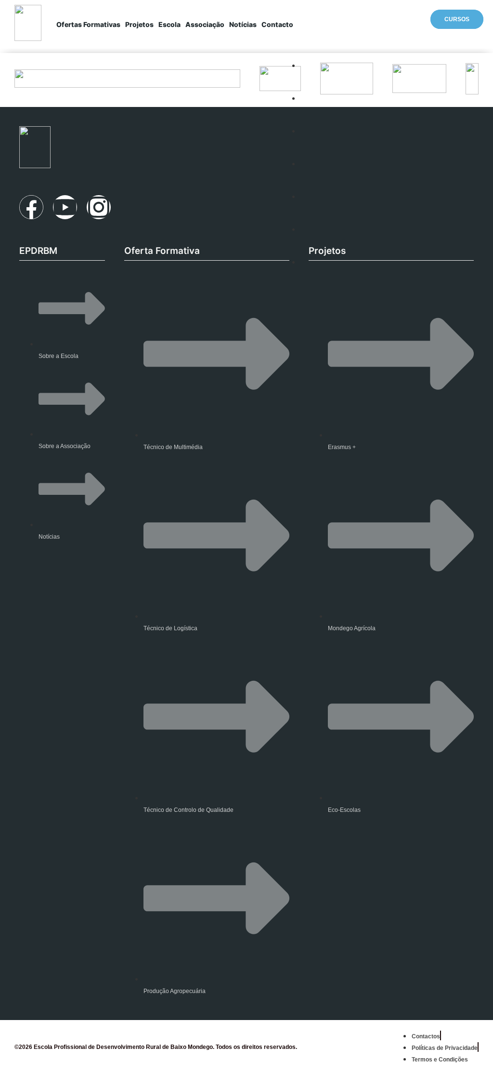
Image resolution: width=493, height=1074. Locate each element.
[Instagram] (99, 207)
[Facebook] (31, 207)
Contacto (277, 24)
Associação (204, 24)
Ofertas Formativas (88, 24)
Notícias (243, 24)
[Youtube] (65, 207)
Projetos (139, 24)
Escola (169, 24)
